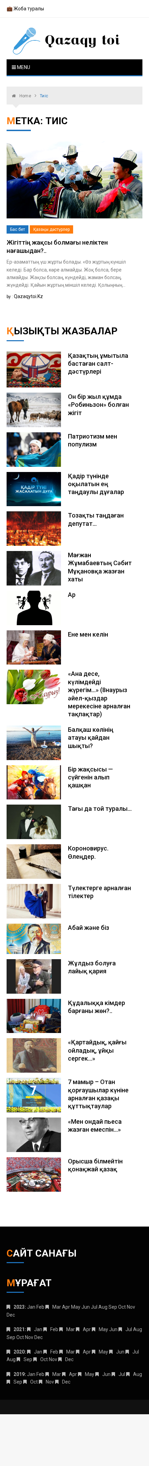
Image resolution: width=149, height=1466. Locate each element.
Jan (38, 1329)
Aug (137, 1374)
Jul (128, 1329)
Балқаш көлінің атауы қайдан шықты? (90, 737)
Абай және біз (88, 927)
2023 (19, 1307)
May (103, 1329)
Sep (28, 1359)
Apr (87, 1329)
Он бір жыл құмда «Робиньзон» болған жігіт (98, 404)
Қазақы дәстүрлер (51, 229)
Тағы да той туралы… (100, 808)
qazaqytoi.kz (28, 296)
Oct (44, 1359)
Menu (23, 67)
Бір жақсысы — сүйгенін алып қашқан (90, 777)
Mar (56, 1307)
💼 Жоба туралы (25, 8)
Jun (120, 1352)
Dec (69, 1359)
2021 (19, 1329)
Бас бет (17, 229)
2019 (19, 1374)
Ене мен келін (88, 634)
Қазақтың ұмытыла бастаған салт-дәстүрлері (98, 363)
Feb (54, 1329)
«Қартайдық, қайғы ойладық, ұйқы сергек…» (97, 1050)
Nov (50, 1382)
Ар (72, 594)
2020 (19, 1352)
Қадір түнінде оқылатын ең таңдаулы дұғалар (96, 484)
